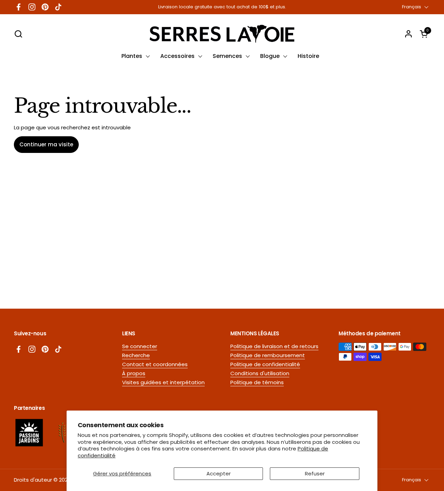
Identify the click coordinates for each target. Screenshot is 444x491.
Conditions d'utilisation (259, 373)
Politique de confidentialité (265, 364)
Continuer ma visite (46, 144)
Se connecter (139, 346)
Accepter (218, 473)
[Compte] (408, 33)
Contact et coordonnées (155, 364)
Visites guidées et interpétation (163, 382)
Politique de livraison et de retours (274, 346)
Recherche (136, 355)
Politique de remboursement (267, 355)
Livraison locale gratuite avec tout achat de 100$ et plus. (222, 7)
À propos (133, 373)
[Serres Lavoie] (222, 34)
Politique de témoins (257, 382)
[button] (18, 33)
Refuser (315, 473)
